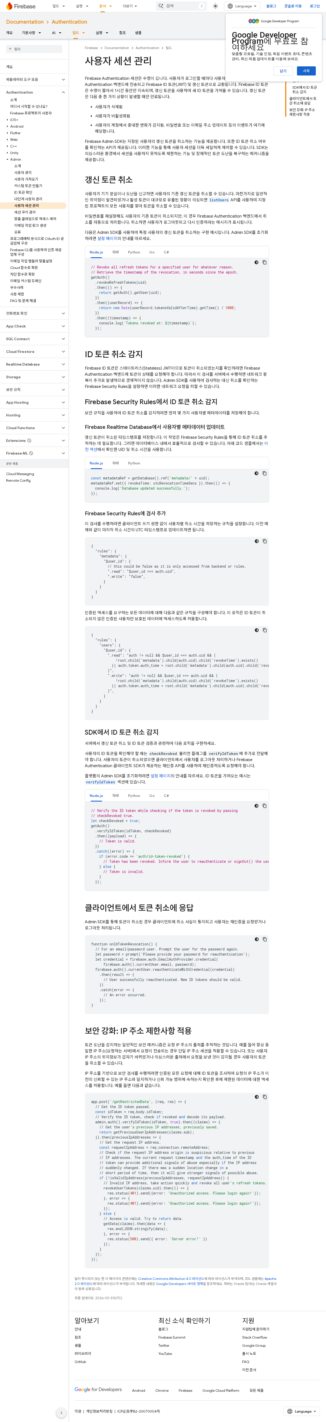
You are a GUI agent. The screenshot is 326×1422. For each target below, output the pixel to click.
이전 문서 (249, 1370)
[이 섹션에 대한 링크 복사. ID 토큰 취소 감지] (148, 355)
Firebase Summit (171, 1337)
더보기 (128, 6)
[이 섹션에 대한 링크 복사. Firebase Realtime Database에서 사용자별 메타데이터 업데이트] (230, 427)
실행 (79, 6)
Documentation (25, 22)
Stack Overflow (254, 1337)
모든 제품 (257, 1390)
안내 (78, 1329)
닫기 (283, 71)
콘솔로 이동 (293, 6)
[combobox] (181, 6)
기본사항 (28, 33)
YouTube (165, 1353)
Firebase (91, 48)
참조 (122, 33)
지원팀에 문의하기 (255, 1329)
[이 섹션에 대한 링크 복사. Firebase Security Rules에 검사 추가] (171, 514)
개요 (9, 33)
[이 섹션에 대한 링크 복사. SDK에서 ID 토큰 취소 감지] (164, 733)
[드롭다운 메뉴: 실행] (89, 6)
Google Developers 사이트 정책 (179, 1284)
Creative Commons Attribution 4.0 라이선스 (171, 1279)
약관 (78, 1411)
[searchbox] (34, 49)
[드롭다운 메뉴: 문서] (112, 6)
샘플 (138, 33)
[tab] (96, 252)
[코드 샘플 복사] (265, 262)
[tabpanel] (177, 297)
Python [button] (134, 252)
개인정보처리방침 (99, 1411)
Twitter (163, 1345)
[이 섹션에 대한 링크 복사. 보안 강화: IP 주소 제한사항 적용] (197, 1032)
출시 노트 (249, 1353)
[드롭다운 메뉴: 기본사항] (41, 33)
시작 (306, 71)
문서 (102, 6)
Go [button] (152, 252)
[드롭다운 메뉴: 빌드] (65, 6)
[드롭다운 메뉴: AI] (62, 33)
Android (138, 1390)
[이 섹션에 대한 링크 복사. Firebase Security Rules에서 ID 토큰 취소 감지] (223, 402)
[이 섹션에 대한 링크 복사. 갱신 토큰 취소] (138, 181)
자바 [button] (115, 252)
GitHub (80, 1361)
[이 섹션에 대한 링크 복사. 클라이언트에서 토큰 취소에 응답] (199, 909)
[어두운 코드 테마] (256, 262)
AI (54, 33)
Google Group (254, 1345)
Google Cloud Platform (220, 1390)
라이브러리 (83, 1353)
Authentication (69, 22)
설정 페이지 (107, 238)
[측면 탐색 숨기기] (61, 1413)
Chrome (162, 1390)
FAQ (245, 1361)
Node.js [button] (96, 252)
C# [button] (166, 252)
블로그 (271, 6)
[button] (30, 79)
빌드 (55, 6)
